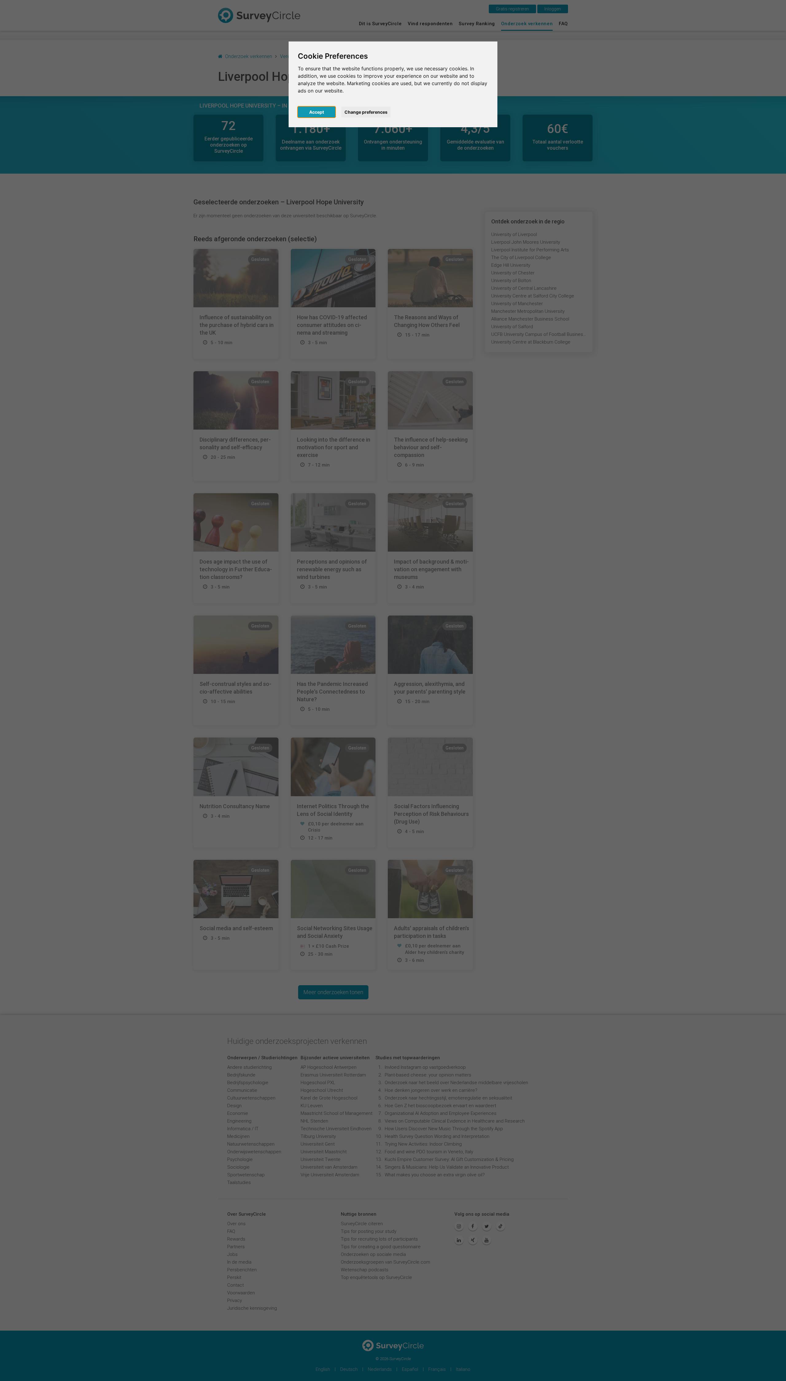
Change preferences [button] (365, 112)
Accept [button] (316, 112)
